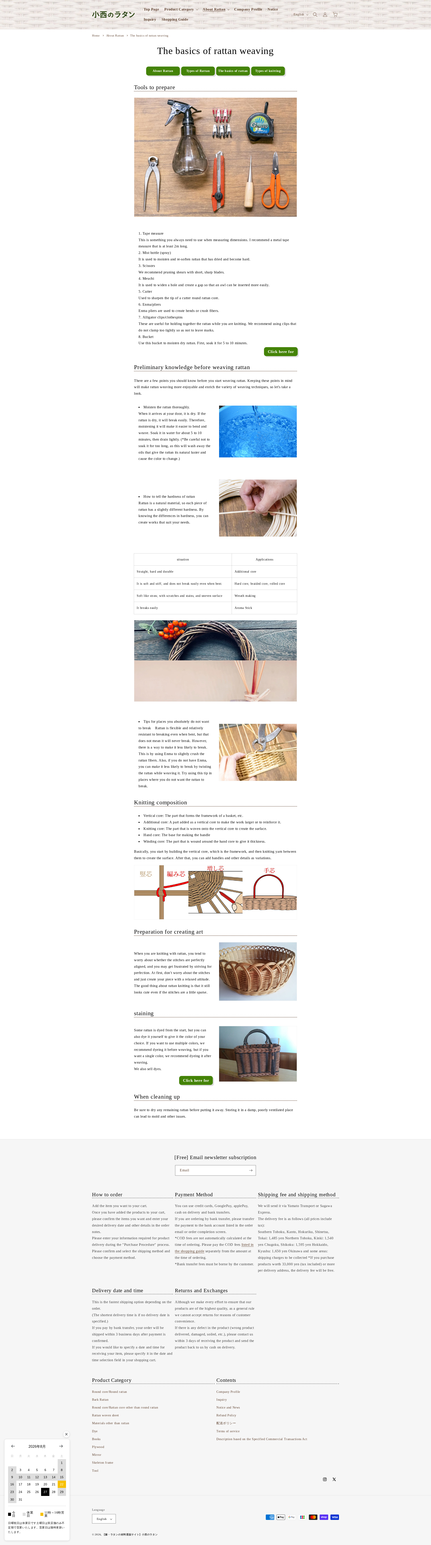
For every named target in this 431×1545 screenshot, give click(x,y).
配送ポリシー (226, 1423)
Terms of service (228, 1431)
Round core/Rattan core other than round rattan (125, 1407)
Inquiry (221, 1399)
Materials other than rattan (110, 1423)
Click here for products (196, 1081)
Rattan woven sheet (105, 1415)
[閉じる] (66, 1434)
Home (96, 35)
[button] (181, 9)
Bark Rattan (100, 1399)
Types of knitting (268, 71)
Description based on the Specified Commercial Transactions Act (261, 1439)
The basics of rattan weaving (149, 35)
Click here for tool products (281, 352)
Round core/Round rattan (109, 1392)
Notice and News (228, 1407)
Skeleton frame (102, 1463)
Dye (95, 1431)
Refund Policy (226, 1415)
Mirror (96, 1455)
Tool (95, 1470)
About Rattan (115, 35)
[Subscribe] (251, 1170)
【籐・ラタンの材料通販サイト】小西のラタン (130, 1534)
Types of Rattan (198, 71)
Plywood (98, 1447)
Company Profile (228, 1392)
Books (96, 1439)
